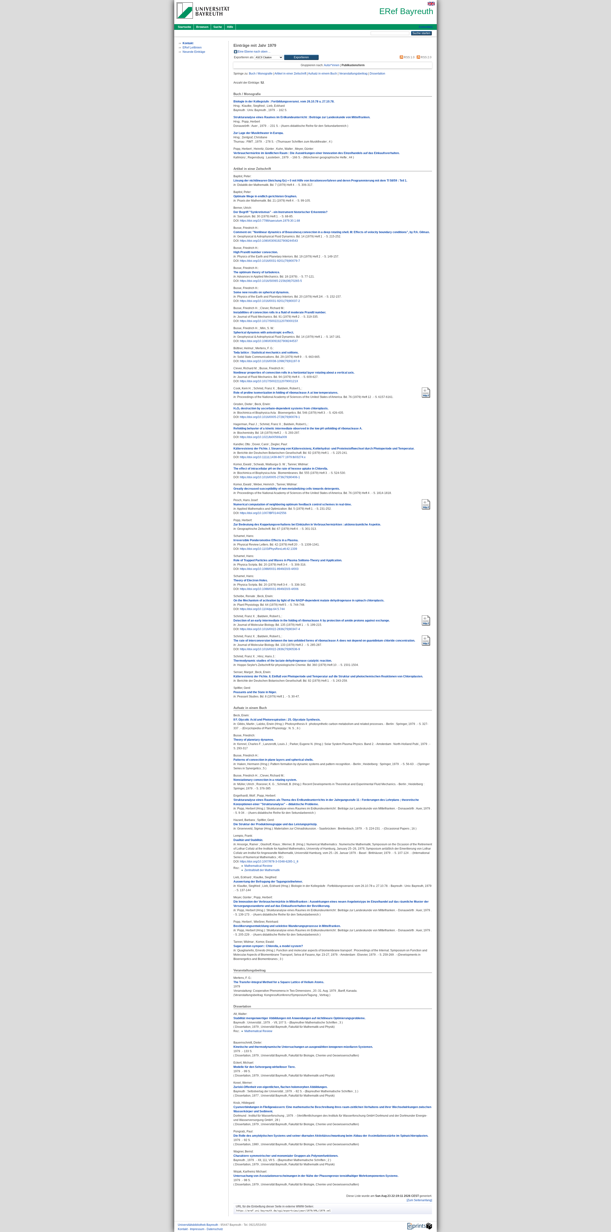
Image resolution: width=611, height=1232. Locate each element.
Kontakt (183, 1229)
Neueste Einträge (194, 52)
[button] (301, 57)
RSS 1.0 (409, 57)
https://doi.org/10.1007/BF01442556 (263, 513)
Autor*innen (331, 65)
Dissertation (377, 73)
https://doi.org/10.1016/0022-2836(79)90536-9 (270, 649)
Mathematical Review (258, 866)
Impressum (197, 1229)
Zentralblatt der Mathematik (262, 870)
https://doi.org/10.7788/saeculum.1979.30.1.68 (270, 220)
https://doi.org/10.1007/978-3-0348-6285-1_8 (269, 861)
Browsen (202, 27)
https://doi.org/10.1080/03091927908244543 (269, 240)
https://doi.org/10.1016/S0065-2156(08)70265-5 (271, 281)
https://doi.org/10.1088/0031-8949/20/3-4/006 (269, 589)
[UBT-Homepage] (203, 20)
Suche (217, 27)
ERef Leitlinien (192, 47)
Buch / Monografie (261, 73)
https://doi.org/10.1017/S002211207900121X (269, 381)
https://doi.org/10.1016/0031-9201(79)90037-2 (270, 301)
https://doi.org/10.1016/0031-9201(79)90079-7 (270, 260)
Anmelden (425, 27)
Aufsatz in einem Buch (322, 73)
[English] (431, 3)
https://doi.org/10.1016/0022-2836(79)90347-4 (270, 629)
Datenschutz (215, 1229)
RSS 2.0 (426, 57)
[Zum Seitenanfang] (419, 1200)
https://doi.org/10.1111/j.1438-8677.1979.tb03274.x (273, 457)
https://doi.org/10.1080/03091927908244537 (269, 341)
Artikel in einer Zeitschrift (290, 73)
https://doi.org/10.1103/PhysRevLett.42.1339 (268, 549)
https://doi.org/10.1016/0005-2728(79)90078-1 (270, 417)
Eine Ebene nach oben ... (254, 51)
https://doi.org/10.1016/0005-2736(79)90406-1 (270, 477)
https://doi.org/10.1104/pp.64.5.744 (262, 609)
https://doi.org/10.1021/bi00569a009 (263, 437)
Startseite (184, 27)
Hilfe (230, 27)
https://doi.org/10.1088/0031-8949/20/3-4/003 (269, 569)
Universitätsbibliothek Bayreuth (198, 1225)
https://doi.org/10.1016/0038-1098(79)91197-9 (270, 361)
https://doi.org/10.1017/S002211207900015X (269, 321)
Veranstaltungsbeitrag (353, 73)
